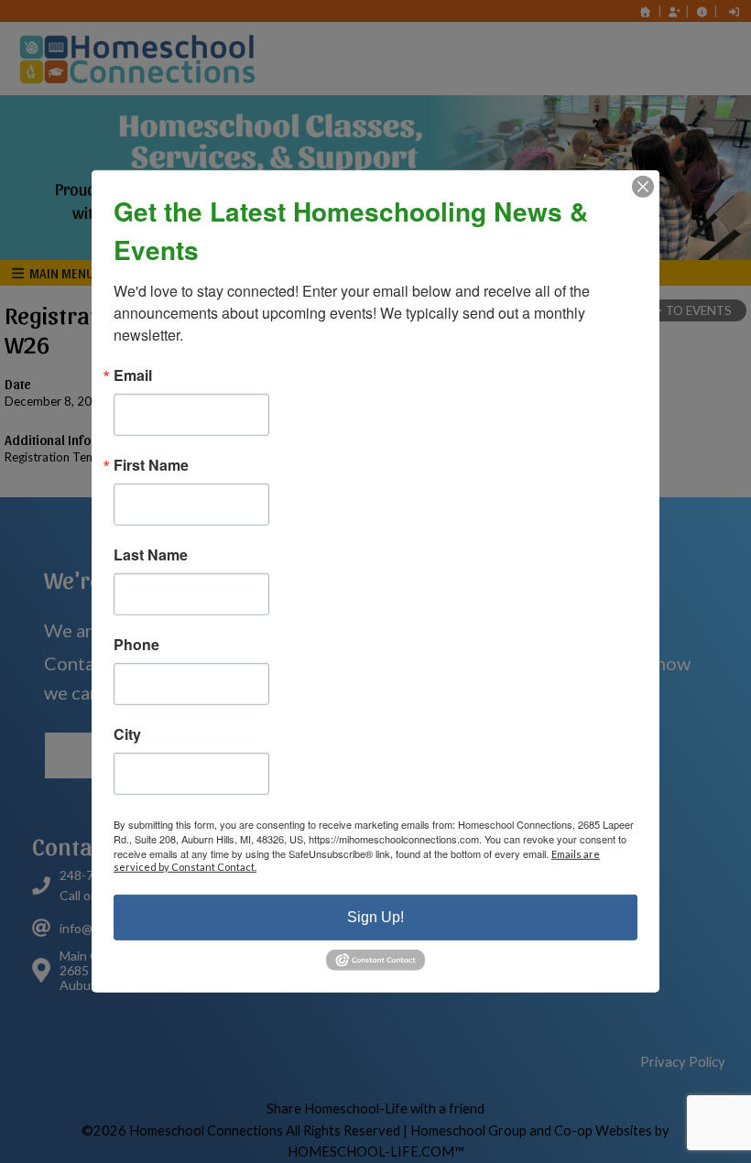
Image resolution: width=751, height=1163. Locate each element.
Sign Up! (375, 917)
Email (133, 375)
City (127, 734)
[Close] (643, 187)
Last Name (151, 555)
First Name (151, 465)
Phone (136, 644)
